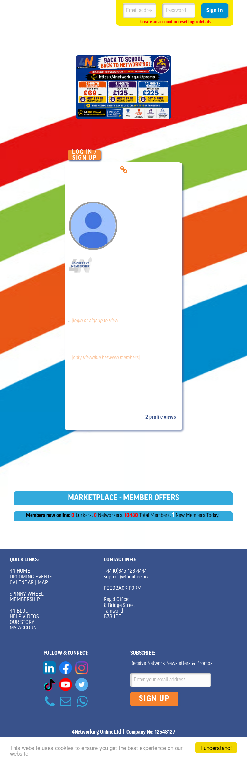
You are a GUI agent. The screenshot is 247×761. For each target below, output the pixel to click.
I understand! (216, 748)
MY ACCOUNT (24, 628)
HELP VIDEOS (24, 616)
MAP (43, 583)
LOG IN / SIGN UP (84, 155)
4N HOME (20, 571)
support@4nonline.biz (126, 577)
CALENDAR (22, 583)
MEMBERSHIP (25, 599)
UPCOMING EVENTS (31, 577)
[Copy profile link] (124, 170)
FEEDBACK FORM (123, 588)
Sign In (214, 10)
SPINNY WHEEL (27, 594)
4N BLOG (19, 611)
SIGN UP (154, 699)
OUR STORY (22, 622)
